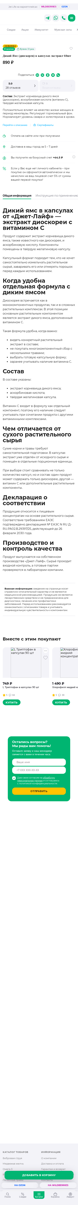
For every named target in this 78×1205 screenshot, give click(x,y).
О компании (48, 1158)
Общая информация (17, 195)
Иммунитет (41, 29)
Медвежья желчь (13, 1163)
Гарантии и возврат (53, 1169)
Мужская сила (63, 29)
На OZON (19, 1185)
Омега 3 (7, 1169)
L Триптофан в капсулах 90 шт (21, 687)
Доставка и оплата (52, 1163)
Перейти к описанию (15, 125)
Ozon (64, 6)
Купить (12, 702)
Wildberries (48, 6)
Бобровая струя (12, 1158)
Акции (25, 29)
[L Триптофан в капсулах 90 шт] (26, 662)
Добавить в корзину (39, 1175)
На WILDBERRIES (58, 1185)
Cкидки (11, 29)
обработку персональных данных (36, 779)
